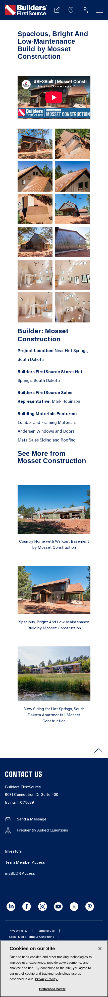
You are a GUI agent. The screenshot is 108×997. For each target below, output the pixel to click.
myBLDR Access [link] (20, 874)
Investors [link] (13, 852)
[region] (54, 968)
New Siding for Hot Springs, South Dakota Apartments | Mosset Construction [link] (54, 715)
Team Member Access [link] (25, 863)
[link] (26, 10)
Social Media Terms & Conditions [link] (31, 936)
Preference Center (52, 989)
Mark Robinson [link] (66, 402)
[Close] (99, 948)
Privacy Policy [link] (18, 930)
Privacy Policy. (46, 979)
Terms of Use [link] (46, 930)
